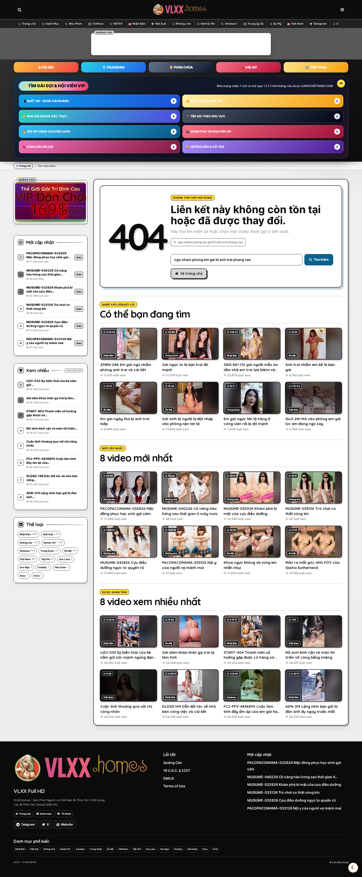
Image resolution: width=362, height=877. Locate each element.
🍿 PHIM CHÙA (181, 67)
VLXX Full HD (29, 791)
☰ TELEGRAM (113, 67)
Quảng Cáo (172, 762)
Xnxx (24, 575)
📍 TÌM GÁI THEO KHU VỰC (205, 116)
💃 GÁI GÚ (249, 67)
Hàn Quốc (61, 567)
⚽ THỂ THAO (316, 67)
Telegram (320, 23)
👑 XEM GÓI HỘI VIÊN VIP (204, 101)
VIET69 (117, 23)
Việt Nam (297, 23)
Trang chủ (29, 23)
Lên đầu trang (340, 862)
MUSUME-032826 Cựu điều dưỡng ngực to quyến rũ (291, 800)
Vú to (37, 575)
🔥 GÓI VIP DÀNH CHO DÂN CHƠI (46, 131)
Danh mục (46, 813)
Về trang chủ (191, 273)
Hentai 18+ (208, 23)
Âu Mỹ (277, 23)
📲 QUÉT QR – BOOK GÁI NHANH (45, 101)
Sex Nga (26, 567)
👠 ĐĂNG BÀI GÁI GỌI (37, 147)
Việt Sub (160, 23)
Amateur (231, 23)
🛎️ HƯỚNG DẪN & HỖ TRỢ (205, 147)
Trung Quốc (255, 23)
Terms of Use (174, 786)
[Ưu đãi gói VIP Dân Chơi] (50, 201)
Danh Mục (52, 23)
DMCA (168, 778)
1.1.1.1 (267, 86)
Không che (183, 23)
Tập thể (47, 559)
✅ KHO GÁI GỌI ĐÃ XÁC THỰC (44, 116)
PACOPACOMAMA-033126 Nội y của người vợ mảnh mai (294, 808)
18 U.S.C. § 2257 (176, 770)
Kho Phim (75, 23)
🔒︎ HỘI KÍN (46, 67)
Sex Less (65, 559)
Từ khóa (66, 813)
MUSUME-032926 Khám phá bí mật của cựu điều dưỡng (294, 784)
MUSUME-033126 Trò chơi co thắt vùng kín (283, 792)
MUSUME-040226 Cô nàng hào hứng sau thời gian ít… (292, 777)
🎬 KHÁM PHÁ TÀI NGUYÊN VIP (208, 131)
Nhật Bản (138, 23)
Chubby (43, 567)
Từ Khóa (98, 23)
